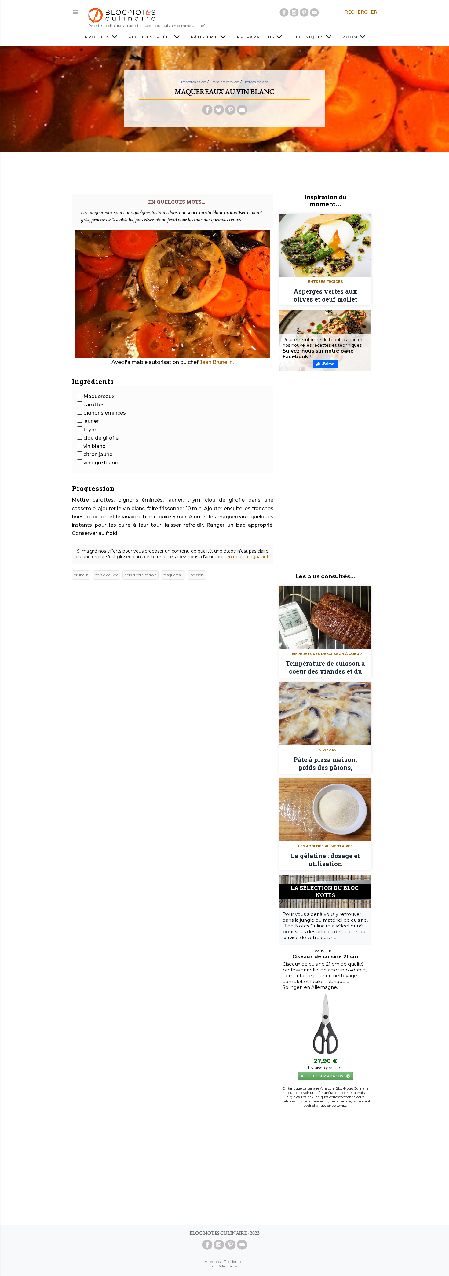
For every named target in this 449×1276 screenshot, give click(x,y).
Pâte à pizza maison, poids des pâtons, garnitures (325, 764)
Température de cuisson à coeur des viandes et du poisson (325, 668)
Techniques (309, 37)
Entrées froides (255, 81)
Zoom (351, 37)
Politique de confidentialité (228, 1263)
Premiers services (224, 81)
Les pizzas (325, 750)
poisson (196, 574)
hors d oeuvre (106, 574)
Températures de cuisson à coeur (325, 654)
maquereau (173, 574)
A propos (213, 1261)
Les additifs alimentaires (325, 846)
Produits (98, 37)
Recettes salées (151, 37)
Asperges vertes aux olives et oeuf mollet (325, 295)
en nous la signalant (247, 556)
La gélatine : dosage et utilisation (325, 860)
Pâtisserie (205, 37)
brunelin (81, 574)
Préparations (256, 37)
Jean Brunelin (216, 362)
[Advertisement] (224, 171)
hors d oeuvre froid (140, 574)
